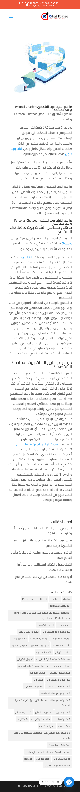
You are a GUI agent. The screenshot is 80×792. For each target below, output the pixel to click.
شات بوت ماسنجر (43, 712)
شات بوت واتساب (62, 719)
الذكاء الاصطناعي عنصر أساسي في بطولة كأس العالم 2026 (41, 555)
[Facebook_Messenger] (69, 782)
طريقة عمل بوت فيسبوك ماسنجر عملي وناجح (48, 752)
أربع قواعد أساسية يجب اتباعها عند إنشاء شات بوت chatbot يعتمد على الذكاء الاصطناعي (42, 615)
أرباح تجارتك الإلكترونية (60, 606)
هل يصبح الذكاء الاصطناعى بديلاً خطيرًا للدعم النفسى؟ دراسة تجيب (43, 542)
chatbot (66, 599)
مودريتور (28, 758)
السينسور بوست (19, 638)
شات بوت (38, 679)
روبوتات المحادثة (38, 672)
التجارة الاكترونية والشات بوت (56, 631)
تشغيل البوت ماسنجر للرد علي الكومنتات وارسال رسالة (44, 666)
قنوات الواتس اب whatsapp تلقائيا (37, 444)
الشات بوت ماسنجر (61, 645)
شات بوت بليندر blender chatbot (55, 693)
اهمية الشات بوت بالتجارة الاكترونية (53, 659)
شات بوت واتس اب (40, 719)
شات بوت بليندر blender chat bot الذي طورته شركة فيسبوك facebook (42, 703)
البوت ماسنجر (63, 625)
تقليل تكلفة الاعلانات (60, 672)
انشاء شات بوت (43, 652)
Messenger (27, 599)
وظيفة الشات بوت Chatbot (57, 765)
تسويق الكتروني (24, 659)
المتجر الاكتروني (62, 652)
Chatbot (67, 243)
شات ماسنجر (64, 726)
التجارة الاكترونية (46, 625)
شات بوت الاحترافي (34, 686)
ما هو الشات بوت (61, 758)
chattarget (42, 599)
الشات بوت (25, 257)
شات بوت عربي (63, 712)
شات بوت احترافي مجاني (58, 686)
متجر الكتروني (43, 758)
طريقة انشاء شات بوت (59, 745)
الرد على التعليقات (39, 638)
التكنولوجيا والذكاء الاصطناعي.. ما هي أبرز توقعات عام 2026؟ (44, 567)
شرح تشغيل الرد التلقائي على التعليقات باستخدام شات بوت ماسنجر (42, 735)
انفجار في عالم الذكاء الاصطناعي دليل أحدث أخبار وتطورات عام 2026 (41, 530)
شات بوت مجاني (23, 712)
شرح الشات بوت (46, 726)
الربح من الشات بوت (61, 638)
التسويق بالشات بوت (29, 631)
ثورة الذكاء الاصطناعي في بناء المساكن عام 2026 (43, 579)
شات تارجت (22, 719)
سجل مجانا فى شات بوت (58, 679)
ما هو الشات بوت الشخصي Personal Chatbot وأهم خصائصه (42, 108)
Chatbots (55, 599)
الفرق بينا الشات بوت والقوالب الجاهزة (30, 645)
